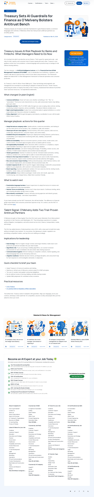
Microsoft (31, 471)
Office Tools (32, 416)
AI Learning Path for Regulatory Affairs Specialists (21, 288)
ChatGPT (31, 467)
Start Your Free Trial (77, 376)
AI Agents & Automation (35, 408)
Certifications (38, 3)
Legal (10, 451)
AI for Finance (10, 286)
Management (16, 36)
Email (49, 464)
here (14, 204)
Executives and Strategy (15, 436)
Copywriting (51, 460)
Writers (11, 468)
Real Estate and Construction (16, 463)
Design (30, 414)
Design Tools (51, 462)
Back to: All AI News (11, 11)
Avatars (50, 457)
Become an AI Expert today (30, 41)
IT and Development (14, 449)
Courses (30, 3)
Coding (30, 410)
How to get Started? (14, 408)
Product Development (15, 461)
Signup (79, 3)
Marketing (11, 455)
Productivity (51, 474)
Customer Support (14, 432)
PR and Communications (15, 459)
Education (11, 434)
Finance (11, 438)
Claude (30, 469)
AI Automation (71, 408)
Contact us (12, 410)
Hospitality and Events (15, 443)
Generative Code (52, 466)
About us (11, 412)
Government (12, 440)
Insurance (11, 447)
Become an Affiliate (14, 420)
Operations (12, 457)
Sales (10, 465)
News (51, 3)
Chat (49, 459)
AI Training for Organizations (16, 418)
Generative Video (33, 420)
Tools (46, 3)
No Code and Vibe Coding (55, 472)
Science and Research (15, 467)
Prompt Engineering (34, 418)
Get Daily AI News (76, 53)
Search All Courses (14, 416)
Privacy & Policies (13, 424)
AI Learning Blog (13, 422)
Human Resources (14, 445)
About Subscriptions (14, 414)
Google (30, 473)
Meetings (50, 470)
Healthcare (12, 442)
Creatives (11, 430)
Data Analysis (32, 412)
